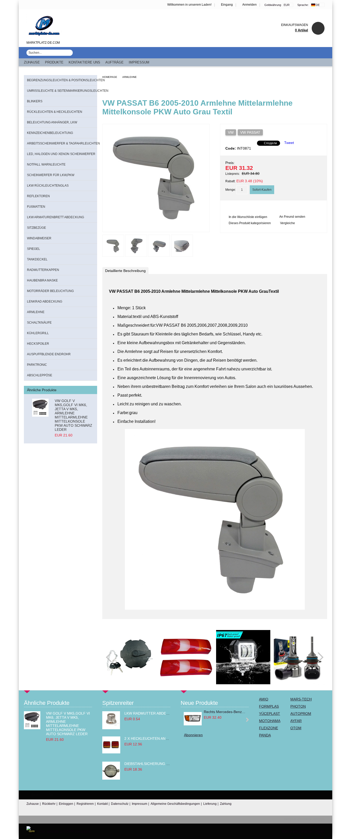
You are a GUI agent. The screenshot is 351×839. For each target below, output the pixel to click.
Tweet (289, 143)
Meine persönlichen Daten (303, 831)
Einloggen (66, 804)
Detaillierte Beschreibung (125, 271)
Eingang (227, 4)
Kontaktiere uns (84, 62)
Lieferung (210, 804)
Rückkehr (49, 804)
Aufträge (114, 62)
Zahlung (226, 804)
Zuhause (32, 62)
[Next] (318, 657)
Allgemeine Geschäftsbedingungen (175, 804)
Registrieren (85, 804)
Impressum (139, 62)
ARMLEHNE (129, 77)
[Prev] (111, 657)
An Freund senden (292, 216)
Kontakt (102, 804)
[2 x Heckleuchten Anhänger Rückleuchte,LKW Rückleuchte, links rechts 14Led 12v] (111, 752)
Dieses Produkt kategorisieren (250, 223)
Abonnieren (193, 735)
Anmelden (249, 4)
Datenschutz (119, 804)
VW (231, 132)
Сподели (270, 143)
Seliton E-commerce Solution (304, 819)
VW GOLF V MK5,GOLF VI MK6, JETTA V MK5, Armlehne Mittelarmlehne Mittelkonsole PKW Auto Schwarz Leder (73, 415)
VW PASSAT (250, 132)
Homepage (109, 77)
